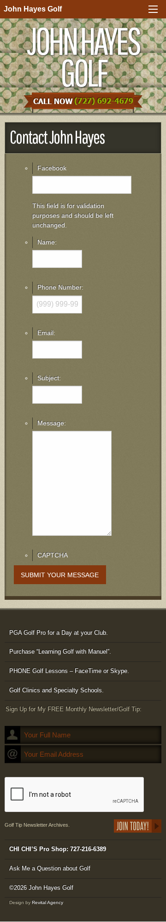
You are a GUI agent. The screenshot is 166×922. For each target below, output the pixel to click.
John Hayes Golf (33, 9)
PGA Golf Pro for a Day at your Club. (58, 632)
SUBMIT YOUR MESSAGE (60, 575)
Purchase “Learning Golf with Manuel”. (60, 651)
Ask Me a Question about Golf (49, 868)
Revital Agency (47, 902)
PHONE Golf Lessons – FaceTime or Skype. (69, 670)
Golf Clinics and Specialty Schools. (56, 690)
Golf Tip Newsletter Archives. (37, 825)
